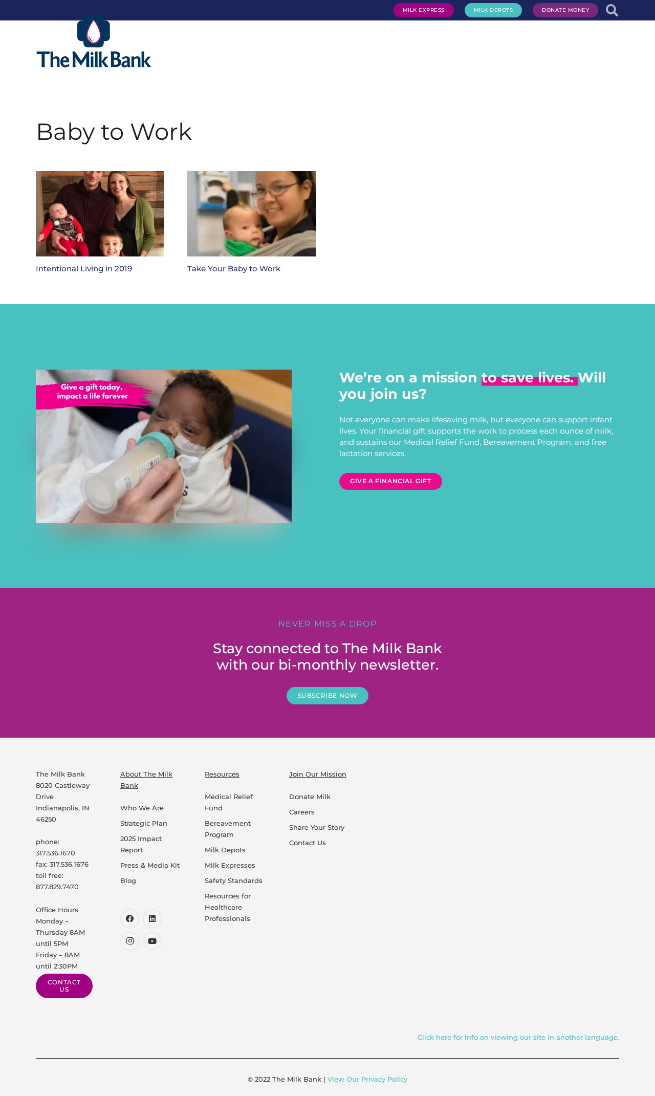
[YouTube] (152, 941)
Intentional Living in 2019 (84, 268)
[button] (441, 41)
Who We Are (142, 808)
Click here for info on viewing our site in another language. (518, 1037)
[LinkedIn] (152, 919)
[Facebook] (130, 919)
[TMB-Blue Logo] (94, 41)
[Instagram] (130, 941)
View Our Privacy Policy (367, 1079)
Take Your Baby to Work (233, 268)
